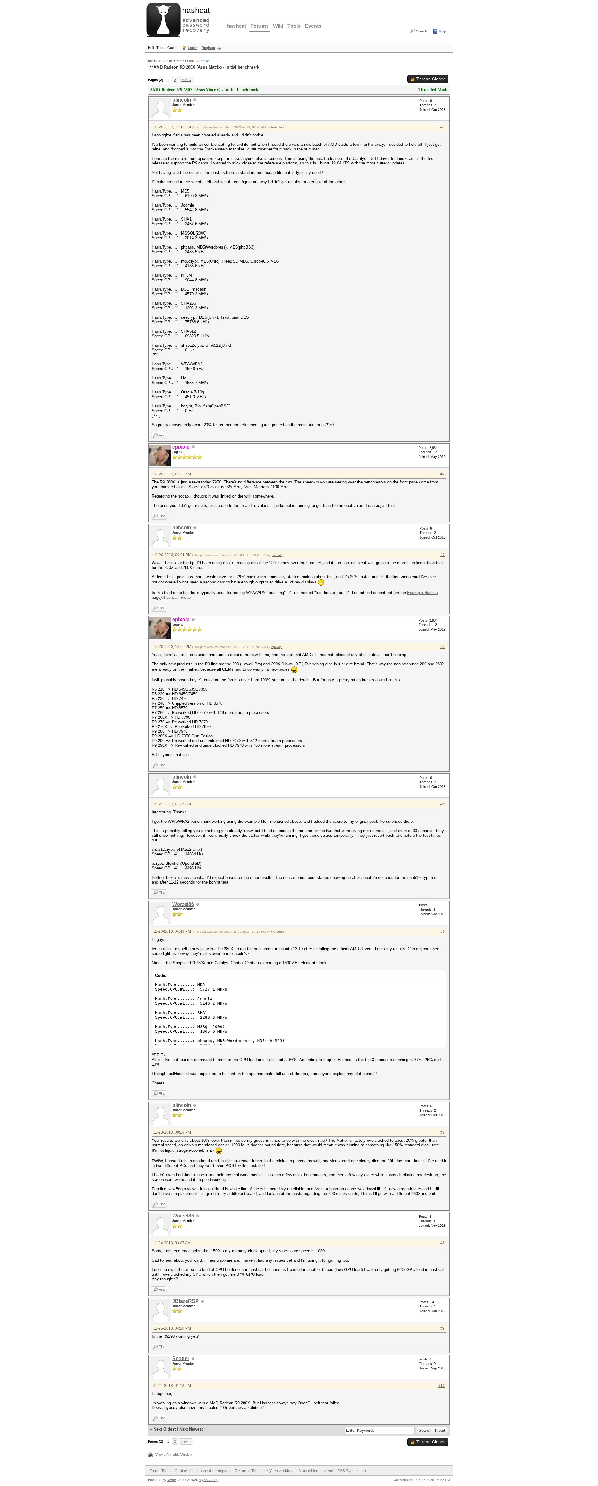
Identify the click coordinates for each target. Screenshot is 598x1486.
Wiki (278, 26)
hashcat (236, 26)
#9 (442, 1328)
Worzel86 (183, 904)
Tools (294, 26)
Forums (259, 26)
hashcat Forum (160, 61)
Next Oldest (165, 1429)
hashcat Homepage (214, 1471)
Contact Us (184, 1471)
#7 (442, 1132)
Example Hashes (422, 592)
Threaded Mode (433, 89)
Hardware (195, 61)
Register (208, 48)
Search (421, 31)
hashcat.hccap (177, 597)
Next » (186, 80)
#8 (442, 1243)
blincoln (181, 99)
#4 (442, 647)
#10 (441, 1386)
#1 (442, 127)
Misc (180, 61)
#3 (442, 555)
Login (192, 48)
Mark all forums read (316, 1471)
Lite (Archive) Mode (278, 1471)
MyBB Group (208, 1480)
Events (313, 26)
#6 (442, 931)
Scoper (180, 1358)
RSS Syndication (351, 1471)
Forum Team (160, 1471)
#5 (442, 804)
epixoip (276, 647)
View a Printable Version (173, 1454)
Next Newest (191, 1429)
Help (442, 31)
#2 (442, 474)
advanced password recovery (194, 19)
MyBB (171, 1480)
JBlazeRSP (185, 1301)
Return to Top (246, 1471)
